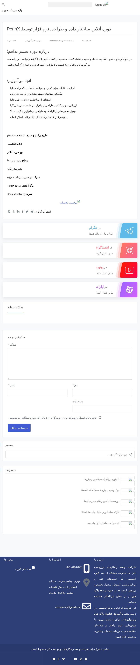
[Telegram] (86, 659)
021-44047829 (74, 567)
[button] (70, 4)
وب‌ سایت (78, 401)
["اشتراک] (9, 211)
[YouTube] (75, 659)
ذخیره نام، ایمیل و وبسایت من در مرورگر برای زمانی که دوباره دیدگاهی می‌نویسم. (52, 417)
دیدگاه (12, 344)
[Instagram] (81, 659)
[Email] (54, 659)
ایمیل (11, 385)
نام (75, 385)
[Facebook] (59, 659)
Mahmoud (54, 40)
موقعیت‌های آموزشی (33, 40)
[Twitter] (63, 659)
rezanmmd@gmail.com (68, 607)
